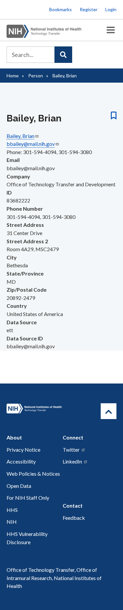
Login (110, 9)
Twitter (71, 449)
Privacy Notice (23, 449)
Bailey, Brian (20, 136)
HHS (12, 510)
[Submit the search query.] (63, 54)
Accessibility (21, 461)
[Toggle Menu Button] (110, 30)
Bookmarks (60, 9)
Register (88, 9)
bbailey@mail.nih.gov (31, 144)
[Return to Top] (108, 411)
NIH (12, 521)
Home (13, 75)
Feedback (74, 518)
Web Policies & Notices (33, 473)
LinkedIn (72, 461)
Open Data (19, 486)
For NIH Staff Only (28, 497)
